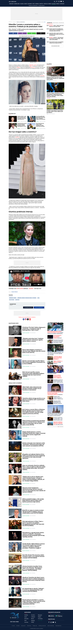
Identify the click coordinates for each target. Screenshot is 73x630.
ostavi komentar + (39, 307)
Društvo (41, 3)
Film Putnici (11, 299)
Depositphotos (58, 625)
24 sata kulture (41, 5)
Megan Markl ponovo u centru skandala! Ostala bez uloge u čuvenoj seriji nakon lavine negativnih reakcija (33, 434)
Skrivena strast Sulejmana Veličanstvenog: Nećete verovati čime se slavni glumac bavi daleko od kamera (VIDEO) (33, 490)
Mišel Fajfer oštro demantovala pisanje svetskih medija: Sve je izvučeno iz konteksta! (31, 388)
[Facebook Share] (13, 33)
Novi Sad (40, 620)
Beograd (40, 615)
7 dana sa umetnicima (33, 5)
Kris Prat (42, 75)
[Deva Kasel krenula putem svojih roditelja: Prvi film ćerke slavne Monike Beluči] (31, 126)
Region (39, 617)
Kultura (53, 3)
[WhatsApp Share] (31, 33)
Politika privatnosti (42, 625)
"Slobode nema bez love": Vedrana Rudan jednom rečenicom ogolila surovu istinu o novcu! (32, 340)
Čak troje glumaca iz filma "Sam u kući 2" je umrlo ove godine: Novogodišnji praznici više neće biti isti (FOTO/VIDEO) (33, 523)
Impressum (23, 625)
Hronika (37, 3)
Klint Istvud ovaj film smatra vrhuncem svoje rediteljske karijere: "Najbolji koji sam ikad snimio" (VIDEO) (33, 374)
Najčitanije (55, 22)
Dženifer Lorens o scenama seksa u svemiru (26, 297)
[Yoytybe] (61, 1)
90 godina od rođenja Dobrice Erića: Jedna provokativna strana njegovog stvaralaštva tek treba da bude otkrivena (33, 456)
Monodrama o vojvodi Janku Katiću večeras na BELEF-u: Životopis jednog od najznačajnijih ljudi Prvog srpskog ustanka (33, 535)
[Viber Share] (22, 33)
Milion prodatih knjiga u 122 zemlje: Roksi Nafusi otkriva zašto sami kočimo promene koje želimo (33, 500)
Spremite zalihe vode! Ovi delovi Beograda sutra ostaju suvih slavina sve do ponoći (56, 34)
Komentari (61, 22)
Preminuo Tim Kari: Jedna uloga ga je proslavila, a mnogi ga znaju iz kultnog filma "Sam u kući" (33, 329)
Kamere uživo (17, 3)
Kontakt (18, 625)
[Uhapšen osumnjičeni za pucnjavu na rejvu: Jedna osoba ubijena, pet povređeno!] (55, 104)
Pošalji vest (35, 625)
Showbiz (30, 3)
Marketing (29, 625)
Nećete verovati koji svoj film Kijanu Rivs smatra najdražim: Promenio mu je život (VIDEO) (33, 362)
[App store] (51, 616)
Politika (22, 3)
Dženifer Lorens (33, 65)
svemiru (17, 137)
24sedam (31, 288)
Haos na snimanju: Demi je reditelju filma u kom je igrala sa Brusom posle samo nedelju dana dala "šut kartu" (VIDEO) (33, 467)
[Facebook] (57, 1)
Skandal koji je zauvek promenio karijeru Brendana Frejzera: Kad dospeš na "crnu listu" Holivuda (22, 125)
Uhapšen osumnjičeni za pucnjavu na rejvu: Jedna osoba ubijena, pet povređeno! (55, 111)
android (21, 288)
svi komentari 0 (28, 307)
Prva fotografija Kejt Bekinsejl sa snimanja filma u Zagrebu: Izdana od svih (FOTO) (40, 118)
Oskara (18, 67)
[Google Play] (59, 616)
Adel (30, 66)
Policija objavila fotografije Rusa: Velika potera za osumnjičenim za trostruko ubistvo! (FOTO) (56, 29)
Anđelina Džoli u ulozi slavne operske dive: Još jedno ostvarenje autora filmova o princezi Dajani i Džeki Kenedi (22, 118)
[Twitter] (63, 1)
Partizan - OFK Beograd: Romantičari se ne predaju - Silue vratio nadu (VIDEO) (56, 38)
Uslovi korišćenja (50, 625)
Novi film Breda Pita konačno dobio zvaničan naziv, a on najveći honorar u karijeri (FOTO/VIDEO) (33, 556)
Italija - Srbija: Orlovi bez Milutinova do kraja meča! (56, 26)
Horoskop (62, 3)
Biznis (49, 3)
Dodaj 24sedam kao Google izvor (28, 36)
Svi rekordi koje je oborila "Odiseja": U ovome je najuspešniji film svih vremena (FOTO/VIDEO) (33, 590)
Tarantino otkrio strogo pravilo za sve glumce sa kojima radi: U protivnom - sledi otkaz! (33, 400)
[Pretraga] (54, 1)
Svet (33, 3)
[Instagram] (59, 1)
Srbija (57, 3)
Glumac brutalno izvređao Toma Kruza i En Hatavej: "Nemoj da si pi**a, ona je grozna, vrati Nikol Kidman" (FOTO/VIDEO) (32, 568)
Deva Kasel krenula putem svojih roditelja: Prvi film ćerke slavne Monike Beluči (40, 125)
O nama (13, 625)
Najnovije (11, 3)
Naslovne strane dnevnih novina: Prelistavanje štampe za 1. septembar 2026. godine (55, 78)
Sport (25, 3)
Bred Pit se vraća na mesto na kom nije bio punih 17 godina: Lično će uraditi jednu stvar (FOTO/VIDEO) (33, 512)
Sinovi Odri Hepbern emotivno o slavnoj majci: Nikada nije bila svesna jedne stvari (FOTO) (33, 351)
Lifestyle (46, 3)
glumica (33, 67)
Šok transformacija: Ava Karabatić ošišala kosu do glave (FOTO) (56, 42)
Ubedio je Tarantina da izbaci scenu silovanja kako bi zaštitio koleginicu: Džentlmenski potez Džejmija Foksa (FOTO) (33, 579)
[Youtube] (30, 319)
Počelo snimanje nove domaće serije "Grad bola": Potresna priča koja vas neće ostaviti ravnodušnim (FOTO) (33, 444)
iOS (17, 288)
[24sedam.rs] (12, 1)
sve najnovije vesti (55, 46)
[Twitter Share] (40, 33)
